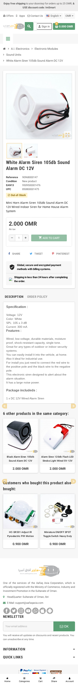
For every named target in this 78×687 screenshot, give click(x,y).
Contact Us (36, 15)
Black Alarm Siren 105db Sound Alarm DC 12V (20, 458)
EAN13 (10, 185)
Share (16, 253)
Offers (8, 15)
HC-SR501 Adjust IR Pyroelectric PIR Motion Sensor (20, 534)
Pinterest (63, 253)
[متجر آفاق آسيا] (14, 26)
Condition (11, 181)
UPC (8, 189)
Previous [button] (4, 406)
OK (66, 626)
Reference (12, 177)
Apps (22, 15)
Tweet (38, 253)
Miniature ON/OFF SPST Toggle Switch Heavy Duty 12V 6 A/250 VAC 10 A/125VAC (57, 534)
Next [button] (73, 406)
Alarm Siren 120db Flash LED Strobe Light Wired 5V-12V (57, 458)
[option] (20, 445)
